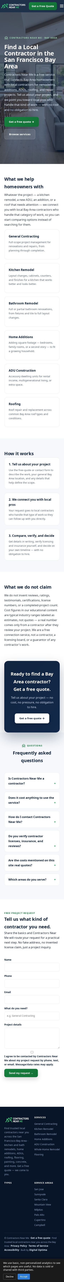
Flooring (38, 1154)
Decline (10, 1276)
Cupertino (40, 1220)
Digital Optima (38, 1250)
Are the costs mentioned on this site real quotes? (31, 862)
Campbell (39, 1225)
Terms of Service (38, 1245)
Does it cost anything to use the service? (31, 800)
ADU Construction (22, 370)
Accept (23, 1276)
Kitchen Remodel (21, 270)
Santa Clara (40, 1199)
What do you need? (15, 1008)
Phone (8, 976)
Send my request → (21, 1073)
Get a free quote (40, 1238)
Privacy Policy (19, 1245)
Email (7, 992)
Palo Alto (39, 1214)
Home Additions (21, 337)
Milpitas (38, 1209)
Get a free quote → (21, 121)
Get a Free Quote (43, 6)
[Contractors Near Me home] (13, 6)
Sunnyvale (40, 1194)
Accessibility (11, 1250)
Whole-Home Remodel (47, 1149)
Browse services (19, 134)
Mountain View (42, 1204)
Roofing (15, 404)
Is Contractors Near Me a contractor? (26, 780)
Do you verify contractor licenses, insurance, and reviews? (25, 841)
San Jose (39, 1189)
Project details (13, 1024)
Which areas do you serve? (27, 879)
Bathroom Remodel (23, 303)
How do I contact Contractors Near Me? (29, 819)
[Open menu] (61, 6)
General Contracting (24, 236)
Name (7, 959)
